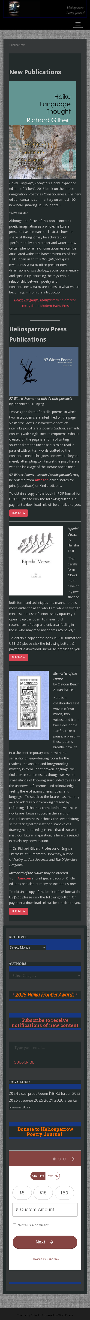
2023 (76, 1093)
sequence (26, 1100)
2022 (26, 1107)
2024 (13, 1093)
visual (23, 1093)
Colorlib (36, 1315)
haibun (66, 1093)
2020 (58, 1100)
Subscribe (24, 1062)
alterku (70, 1100)
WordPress (65, 1315)
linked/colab (15, 1107)
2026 (13, 1100)
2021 (48, 1100)
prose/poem (38, 1093)
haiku (54, 1093)
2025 (38, 1100)
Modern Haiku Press (55, 305)
